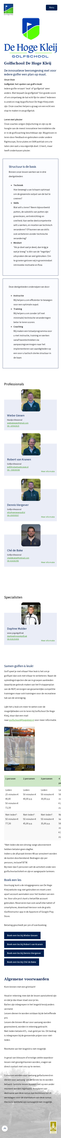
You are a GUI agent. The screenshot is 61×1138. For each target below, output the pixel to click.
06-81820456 (13, 639)
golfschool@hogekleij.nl (21, 720)
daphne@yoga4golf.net (17, 636)
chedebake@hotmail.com (18, 558)
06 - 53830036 (13, 470)
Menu (51, 7)
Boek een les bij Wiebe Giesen (22, 935)
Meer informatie (48, 471)
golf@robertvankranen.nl (17, 467)
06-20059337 (13, 515)
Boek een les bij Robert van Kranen (25, 944)
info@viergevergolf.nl (16, 512)
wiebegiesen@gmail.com (17, 423)
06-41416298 (13, 560)
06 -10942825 (13, 426)
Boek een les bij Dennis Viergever (24, 953)
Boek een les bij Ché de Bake (21, 962)
